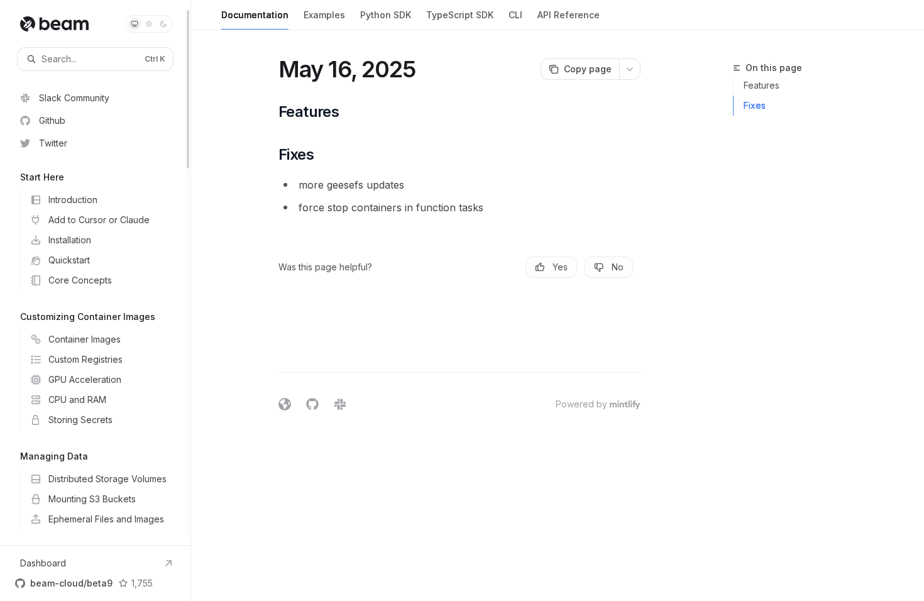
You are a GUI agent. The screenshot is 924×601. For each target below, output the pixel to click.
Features (761, 85)
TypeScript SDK (459, 14)
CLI (515, 14)
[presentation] (95, 272)
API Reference (568, 14)
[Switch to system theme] (134, 24)
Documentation (255, 14)
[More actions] (630, 69)
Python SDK (385, 14)
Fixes (755, 105)
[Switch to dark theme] (163, 24)
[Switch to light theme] (149, 24)
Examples (324, 14)
